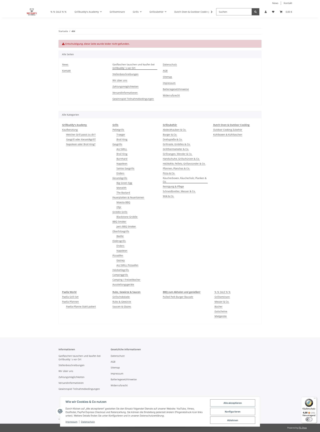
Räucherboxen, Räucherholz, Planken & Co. (184, 179)
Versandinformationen (125, 92)
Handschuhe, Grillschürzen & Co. (181, 158)
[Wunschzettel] (273, 12)
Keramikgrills (119, 178)
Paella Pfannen (70, 301)
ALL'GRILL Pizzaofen (127, 265)
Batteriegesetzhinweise (176, 89)
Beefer (120, 236)
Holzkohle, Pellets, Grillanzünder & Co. (184, 163)
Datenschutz (88, 421)
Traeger (120, 134)
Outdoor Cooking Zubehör (227, 129)
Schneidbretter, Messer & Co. (179, 191)
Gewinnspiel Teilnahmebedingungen (133, 98)
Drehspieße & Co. (172, 139)
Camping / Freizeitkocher (126, 279)
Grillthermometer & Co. (176, 149)
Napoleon (121, 163)
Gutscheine (220, 311)
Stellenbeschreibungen (125, 74)
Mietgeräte (220, 316)
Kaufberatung (70, 129)
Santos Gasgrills (125, 168)
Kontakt (288, 3)
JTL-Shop (303, 427)
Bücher (218, 306)
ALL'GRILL (121, 149)
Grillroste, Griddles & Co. (176, 144)
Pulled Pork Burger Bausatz (178, 296)
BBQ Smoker (119, 221)
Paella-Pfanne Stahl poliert (81, 306)
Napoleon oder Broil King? (80, 144)
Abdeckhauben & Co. (174, 129)
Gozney (120, 260)
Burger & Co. (170, 134)
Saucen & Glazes (121, 306)
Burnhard (121, 158)
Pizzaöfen (117, 255)
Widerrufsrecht (171, 95)
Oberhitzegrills (120, 231)
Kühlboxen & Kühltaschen (227, 134)
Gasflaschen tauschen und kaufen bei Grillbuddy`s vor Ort (133, 66)
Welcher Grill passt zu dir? (81, 134)
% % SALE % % (222, 292)
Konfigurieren (232, 411)
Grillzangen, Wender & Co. (177, 153)
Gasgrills (117, 144)
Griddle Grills (119, 211)
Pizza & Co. (169, 173)
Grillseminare (222, 296)
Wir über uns (119, 80)
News (275, 3)
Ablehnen (232, 420)
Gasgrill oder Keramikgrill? (81, 139)
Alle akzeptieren (233, 402)
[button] (265, 12)
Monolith (121, 187)
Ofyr (118, 207)
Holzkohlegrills (120, 270)
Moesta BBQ (123, 202)
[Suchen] (255, 11)
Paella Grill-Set (70, 296)
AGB (165, 70)
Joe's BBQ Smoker (126, 226)
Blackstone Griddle (127, 216)
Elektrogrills (119, 241)
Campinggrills (120, 274)
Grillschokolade (121, 296)
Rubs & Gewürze (121, 301)
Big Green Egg (124, 182)
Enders (120, 173)
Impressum (72, 421)
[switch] (309, 419)
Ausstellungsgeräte (123, 284)
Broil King (121, 139)
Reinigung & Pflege (173, 186)
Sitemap (167, 76)
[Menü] (315, 399)
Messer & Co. (221, 301)
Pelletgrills (118, 129)
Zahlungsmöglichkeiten (125, 86)
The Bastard (123, 192)
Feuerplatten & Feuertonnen (128, 197)
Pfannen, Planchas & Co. (176, 168)
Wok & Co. (168, 196)
